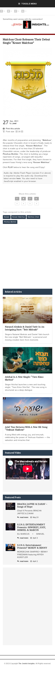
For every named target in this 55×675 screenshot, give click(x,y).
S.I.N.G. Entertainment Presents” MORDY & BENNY (32, 546)
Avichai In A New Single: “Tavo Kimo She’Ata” (24, 378)
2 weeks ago (44, 420)
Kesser (6, 217)
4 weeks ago (44, 319)
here (18, 178)
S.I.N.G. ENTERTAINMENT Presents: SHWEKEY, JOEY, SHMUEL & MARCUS (31, 527)
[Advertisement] (27, 258)
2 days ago (44, 370)
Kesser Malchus (18, 217)
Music (9, 420)
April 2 (35, 561)
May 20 (35, 517)
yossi (14, 123)
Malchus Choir (33, 217)
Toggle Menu (29, 4)
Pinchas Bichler (10, 222)
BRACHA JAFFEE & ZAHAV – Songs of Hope (32, 505)
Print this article (13, 128)
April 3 (35, 538)
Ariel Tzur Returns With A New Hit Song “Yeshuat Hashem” (26, 428)
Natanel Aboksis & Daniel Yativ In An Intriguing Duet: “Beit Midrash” (24, 328)
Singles (9, 319)
